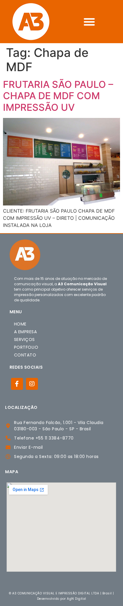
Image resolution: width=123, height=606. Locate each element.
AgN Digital (76, 598)
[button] (89, 22)
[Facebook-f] (17, 384)
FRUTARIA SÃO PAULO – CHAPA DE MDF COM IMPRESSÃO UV (58, 96)
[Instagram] (32, 384)
